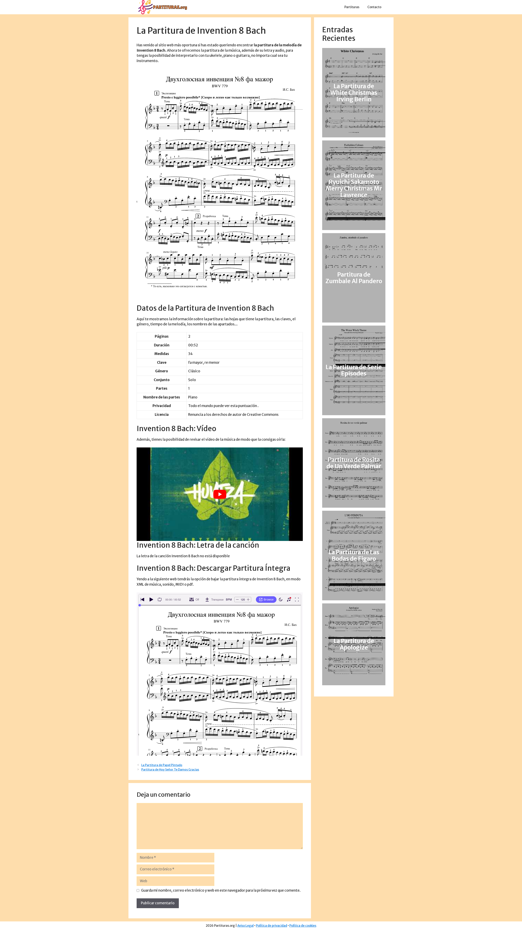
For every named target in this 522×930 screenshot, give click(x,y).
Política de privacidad (271, 926)
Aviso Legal (245, 926)
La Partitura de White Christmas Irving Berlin (353, 92)
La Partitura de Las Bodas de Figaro (353, 555)
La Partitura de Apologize (354, 644)
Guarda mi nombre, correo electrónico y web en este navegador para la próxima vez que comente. (221, 890)
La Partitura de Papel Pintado (161, 765)
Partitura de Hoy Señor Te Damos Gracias (170, 769)
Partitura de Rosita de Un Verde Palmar (353, 462)
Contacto (374, 7)
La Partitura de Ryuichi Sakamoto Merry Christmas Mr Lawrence (354, 185)
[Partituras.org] (162, 7)
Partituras (351, 7)
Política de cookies (302, 926)
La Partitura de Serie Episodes (354, 370)
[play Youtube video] (220, 494)
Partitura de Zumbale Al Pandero (353, 277)
